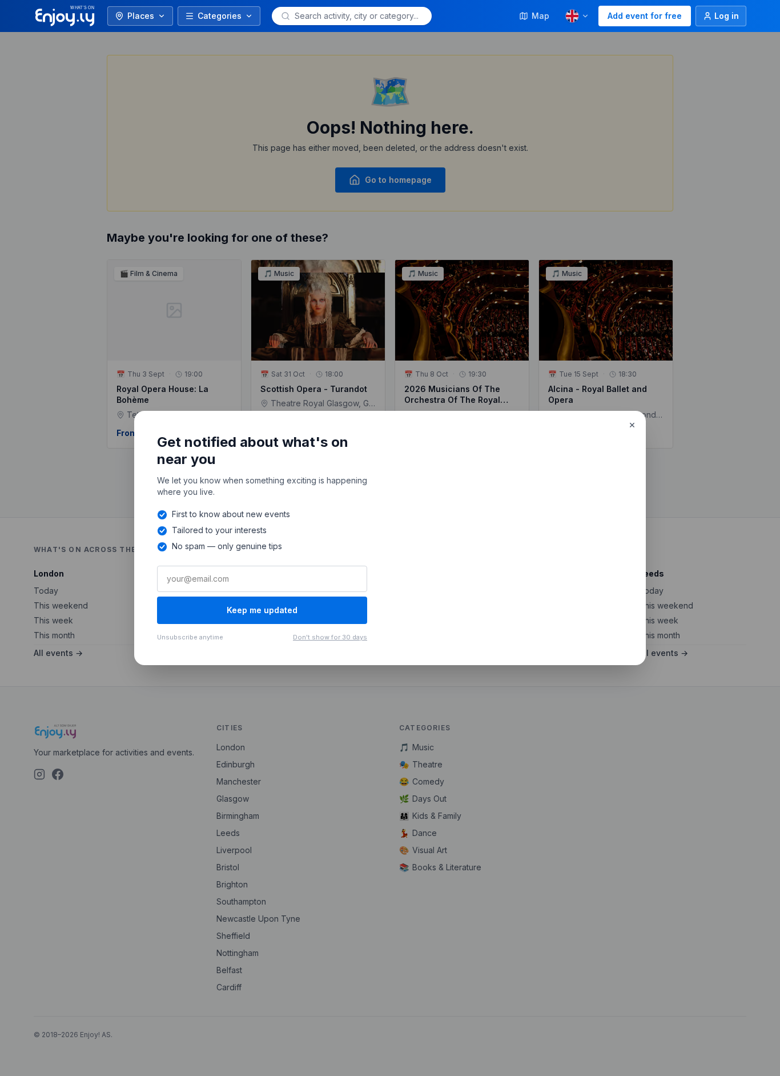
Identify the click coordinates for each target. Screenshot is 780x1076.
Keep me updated (262, 610)
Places (140, 16)
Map (540, 16)
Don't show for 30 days (330, 637)
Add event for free (645, 16)
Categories (220, 16)
